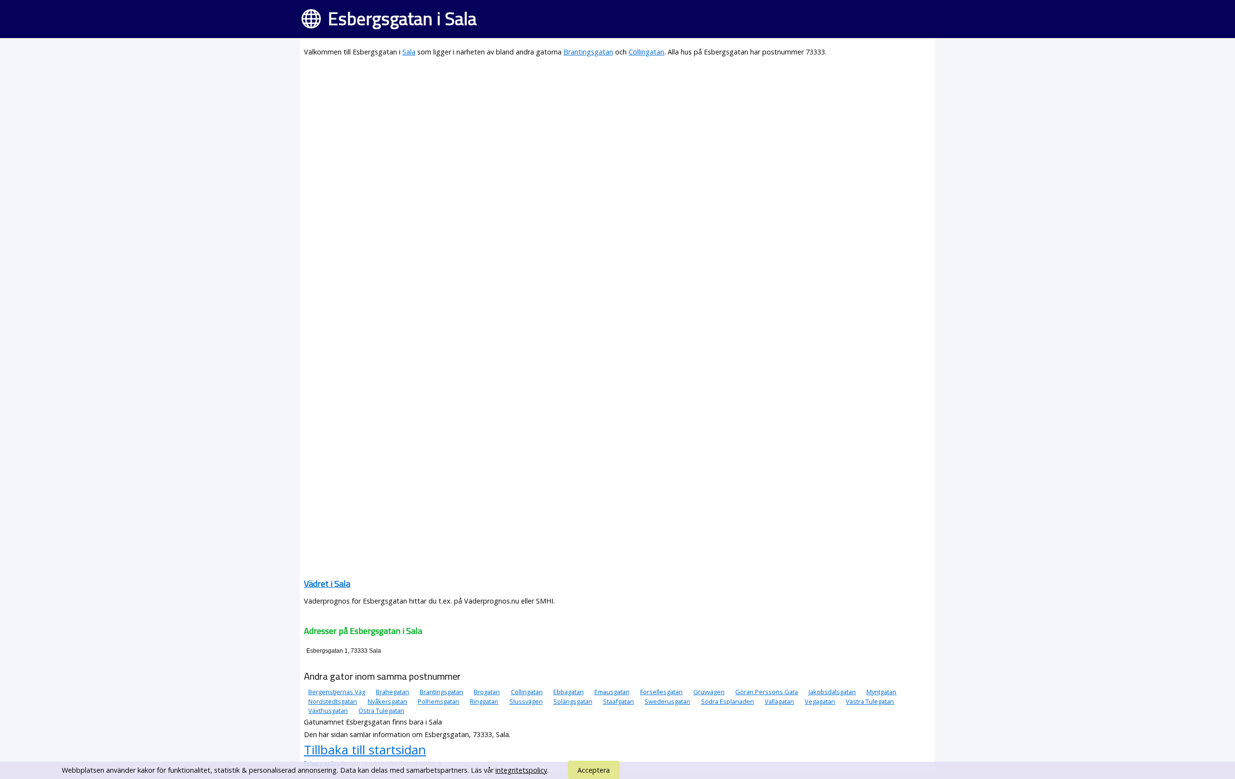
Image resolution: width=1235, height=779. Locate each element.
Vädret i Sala (327, 583)
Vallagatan (779, 701)
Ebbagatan (568, 691)
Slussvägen (526, 701)
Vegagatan (820, 701)
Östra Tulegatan (381, 710)
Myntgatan (881, 691)
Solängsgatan (572, 701)
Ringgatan (484, 701)
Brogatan (487, 691)
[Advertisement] (593, 133)
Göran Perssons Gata (766, 691)
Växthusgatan (328, 710)
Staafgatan (618, 701)
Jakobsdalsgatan (832, 691)
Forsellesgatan (661, 691)
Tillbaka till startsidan (365, 749)
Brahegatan (392, 691)
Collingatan (646, 51)
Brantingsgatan (588, 51)
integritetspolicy (521, 770)
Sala (408, 51)
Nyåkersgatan (387, 701)
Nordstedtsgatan (332, 701)
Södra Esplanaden (727, 701)
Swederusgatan (667, 701)
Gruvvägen (709, 691)
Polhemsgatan (438, 701)
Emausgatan (612, 691)
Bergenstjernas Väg (336, 691)
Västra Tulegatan (870, 701)
